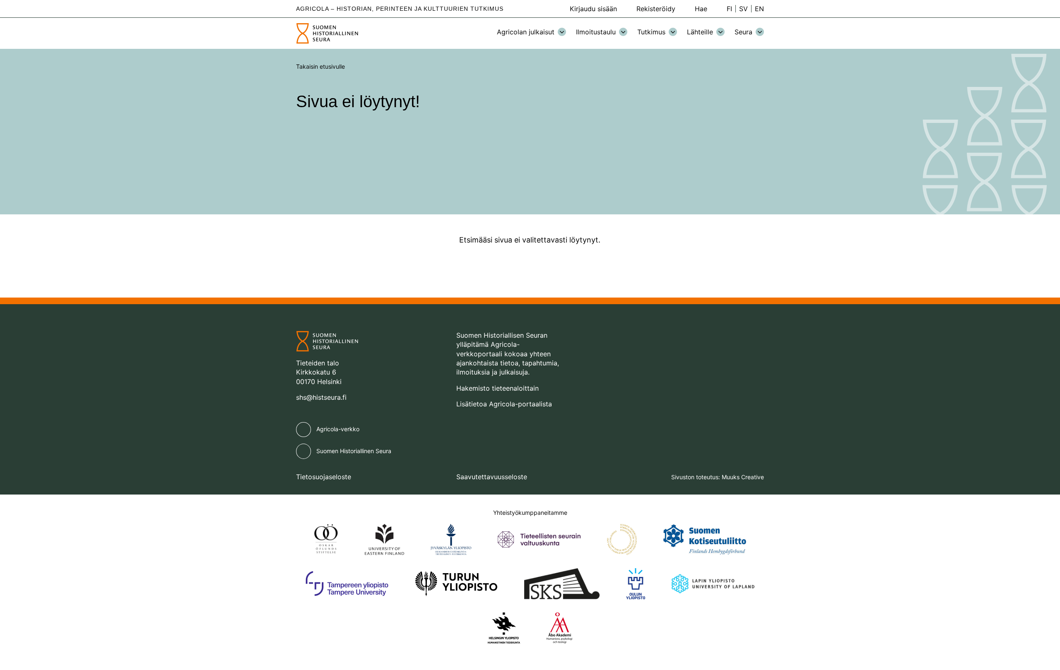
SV (743, 8)
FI (729, 8)
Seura (743, 32)
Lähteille (700, 32)
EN (759, 8)
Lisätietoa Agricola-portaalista (504, 404)
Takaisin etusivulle (320, 66)
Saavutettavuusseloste (491, 477)
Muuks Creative (743, 476)
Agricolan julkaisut (525, 32)
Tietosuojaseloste (323, 477)
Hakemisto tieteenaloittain (497, 388)
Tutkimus (651, 32)
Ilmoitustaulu (596, 32)
